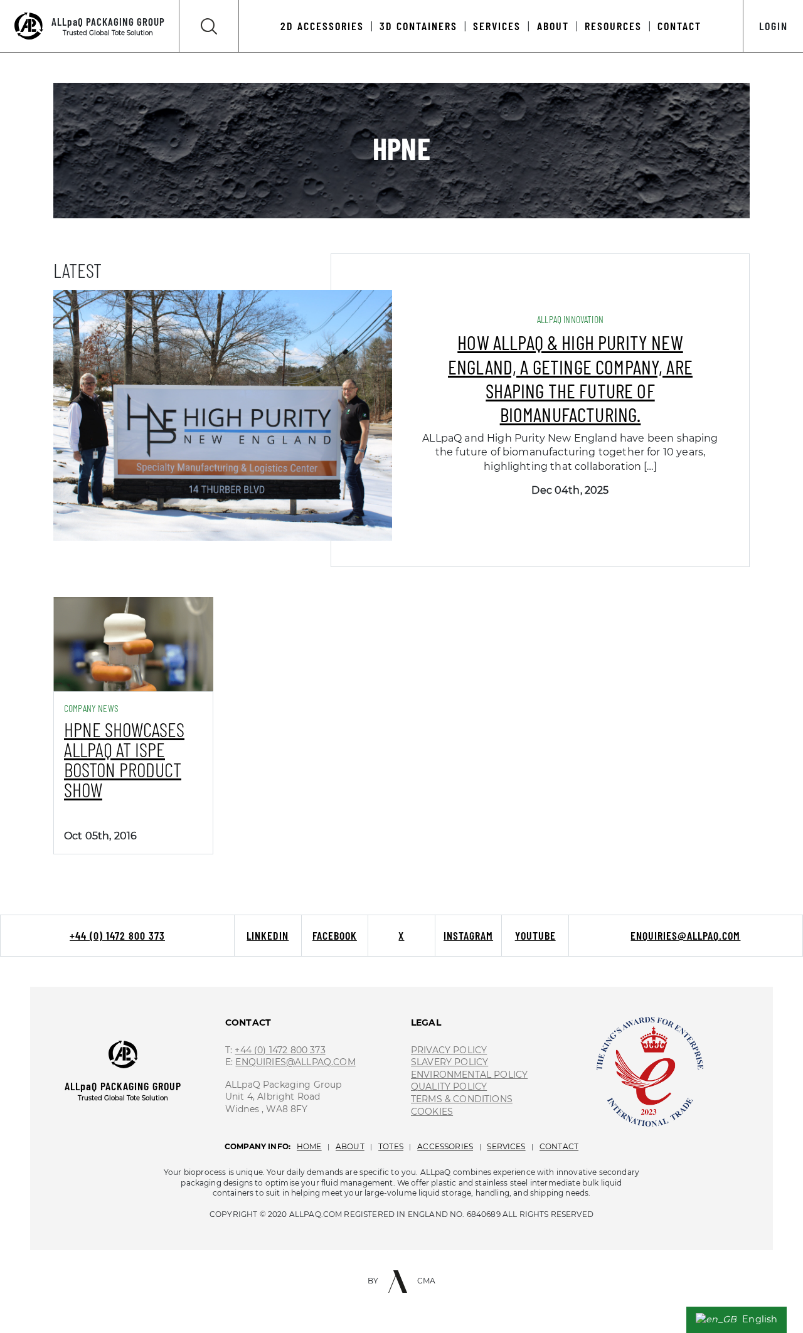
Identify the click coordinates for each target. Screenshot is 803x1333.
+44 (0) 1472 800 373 (117, 935)
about (350, 1146)
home (309, 1146)
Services (497, 26)
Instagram (468, 935)
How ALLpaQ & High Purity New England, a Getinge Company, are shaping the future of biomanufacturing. (570, 378)
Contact (679, 26)
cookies (432, 1111)
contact (559, 1146)
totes (390, 1146)
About (553, 26)
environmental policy (469, 1074)
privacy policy (449, 1050)
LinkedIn (268, 935)
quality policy (449, 1086)
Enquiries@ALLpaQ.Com (295, 1062)
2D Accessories (322, 26)
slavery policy (449, 1062)
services (506, 1146)
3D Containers (418, 26)
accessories (445, 1146)
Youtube (535, 935)
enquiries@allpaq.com (685, 935)
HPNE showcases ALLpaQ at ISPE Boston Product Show (124, 759)
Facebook (334, 935)
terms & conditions (462, 1099)
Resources (613, 26)
